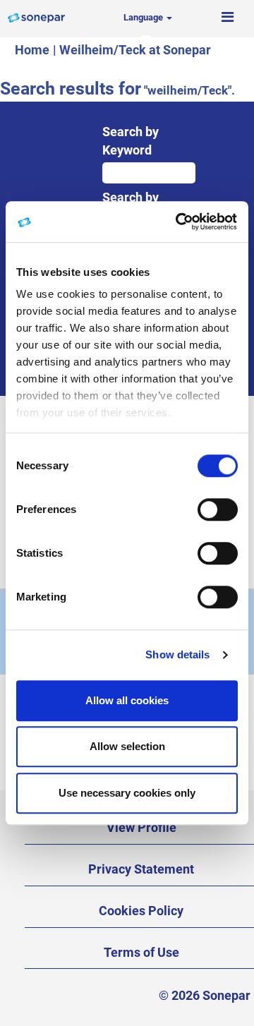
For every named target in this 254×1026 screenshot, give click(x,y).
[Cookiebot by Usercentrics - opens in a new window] (179, 221)
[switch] (218, 509)
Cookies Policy (141, 910)
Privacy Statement (141, 869)
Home (32, 49)
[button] (227, 18)
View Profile (141, 827)
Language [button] (144, 17)
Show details (177, 654)
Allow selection (127, 746)
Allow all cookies (127, 700)
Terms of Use (141, 952)
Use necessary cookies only (127, 793)
